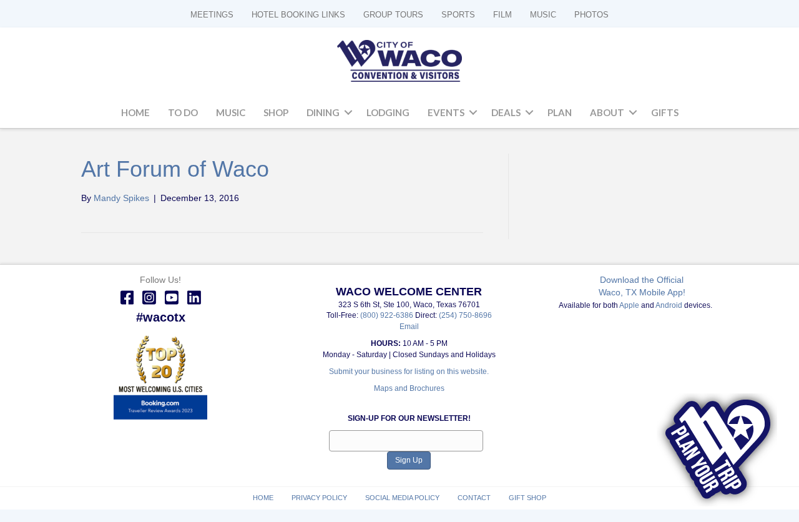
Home (135, 112)
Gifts (665, 112)
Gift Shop (527, 497)
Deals (506, 112)
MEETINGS (211, 14)
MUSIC (543, 14)
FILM (502, 14)
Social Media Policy (402, 497)
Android (668, 305)
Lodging (387, 112)
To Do (183, 112)
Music (230, 112)
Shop (275, 112)
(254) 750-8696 (465, 315)
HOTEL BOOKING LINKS (298, 14)
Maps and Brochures (409, 388)
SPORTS (458, 14)
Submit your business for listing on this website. (409, 371)
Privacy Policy (319, 497)
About (607, 112)
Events (446, 112)
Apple (629, 305)
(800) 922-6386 (387, 315)
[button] (348, 113)
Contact (474, 497)
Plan (559, 112)
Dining (323, 112)
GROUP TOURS (393, 14)
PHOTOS (591, 14)
